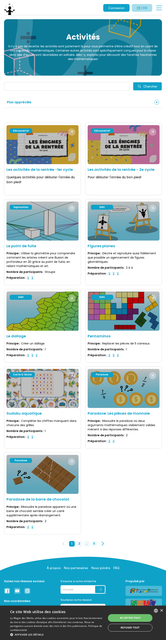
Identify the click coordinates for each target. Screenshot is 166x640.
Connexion (116, 8)
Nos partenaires (76, 568)
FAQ (116, 568)
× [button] (161, 610)
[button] (57, 634)
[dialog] (83, 623)
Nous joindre (100, 568)
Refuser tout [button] (130, 627)
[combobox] (156, 611)
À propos (54, 568)
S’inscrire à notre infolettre (78, 581)
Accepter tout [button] (130, 618)
